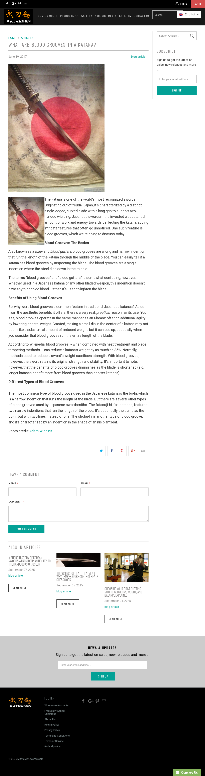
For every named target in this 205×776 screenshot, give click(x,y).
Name (13, 483)
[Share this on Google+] (132, 451)
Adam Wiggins (40, 431)
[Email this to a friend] (143, 451)
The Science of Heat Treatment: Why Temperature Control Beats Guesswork (77, 576)
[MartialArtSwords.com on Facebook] (6, 4)
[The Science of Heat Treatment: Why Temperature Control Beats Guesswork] (78, 566)
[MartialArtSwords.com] (18, 16)
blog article (138, 56)
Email (85, 483)
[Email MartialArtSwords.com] (25, 4)
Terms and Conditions (57, 735)
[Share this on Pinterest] (122, 451)
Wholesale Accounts (56, 705)
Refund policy (52, 746)
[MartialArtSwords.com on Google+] (13, 4)
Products (67, 15)
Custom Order (47, 15)
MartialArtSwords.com (30, 758)
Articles (125, 15)
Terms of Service (54, 741)
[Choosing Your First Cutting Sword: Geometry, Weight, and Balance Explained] (127, 581)
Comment (16, 501)
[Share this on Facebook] (112, 451)
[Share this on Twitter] (101, 451)
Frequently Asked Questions (54, 712)
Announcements (105, 15)
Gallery (86, 15)
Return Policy (51, 724)
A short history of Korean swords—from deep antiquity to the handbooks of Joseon (29, 561)
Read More (20, 588)
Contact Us (142, 15)
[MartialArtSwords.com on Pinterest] (19, 4)
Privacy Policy (52, 730)
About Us (49, 719)
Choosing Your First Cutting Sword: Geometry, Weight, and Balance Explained (123, 592)
